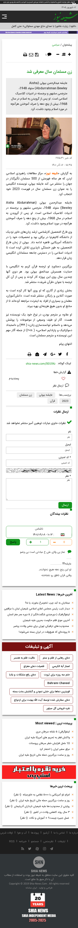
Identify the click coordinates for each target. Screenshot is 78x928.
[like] (39, 379)
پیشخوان (67, 45)
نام (69, 432)
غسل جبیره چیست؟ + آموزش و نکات (45, 818)
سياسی (56, 45)
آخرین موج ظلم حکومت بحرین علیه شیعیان (46, 620)
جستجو (35, 841)
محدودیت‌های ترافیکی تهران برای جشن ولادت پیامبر (41, 626)
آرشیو (46, 833)
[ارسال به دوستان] (31, 54)
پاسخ (13, 542)
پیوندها (35, 833)
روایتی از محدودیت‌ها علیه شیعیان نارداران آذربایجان (37, 806)
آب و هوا (22, 833)
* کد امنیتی (65, 457)
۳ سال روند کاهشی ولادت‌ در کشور (47, 812)
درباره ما (73, 833)
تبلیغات (61, 841)
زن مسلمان (25, 395)
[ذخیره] (37, 54)
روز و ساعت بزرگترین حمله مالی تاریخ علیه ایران (44, 755)
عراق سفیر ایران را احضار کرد (55, 749)
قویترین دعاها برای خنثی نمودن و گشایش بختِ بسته (41, 691)
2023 (65, 401)
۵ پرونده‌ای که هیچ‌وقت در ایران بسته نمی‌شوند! (44, 632)
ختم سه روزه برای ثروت (57, 675)
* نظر (68, 476)
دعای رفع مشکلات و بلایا (22, 675)
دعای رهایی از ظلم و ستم (56, 658)
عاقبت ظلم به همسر (24, 658)
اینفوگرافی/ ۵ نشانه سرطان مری (53, 732)
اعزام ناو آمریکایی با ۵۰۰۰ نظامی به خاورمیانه (42, 795)
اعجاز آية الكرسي (61, 666)
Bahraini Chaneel (58, 683)
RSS (12, 841)
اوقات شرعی (6, 833)
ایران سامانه (31, 888)
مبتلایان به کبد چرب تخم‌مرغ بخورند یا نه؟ (47, 603)
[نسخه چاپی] (25, 54)
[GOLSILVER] (39, 772)
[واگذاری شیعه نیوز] (39, 32)
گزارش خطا (60, 372)
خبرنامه (23, 841)
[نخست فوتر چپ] (39, 907)
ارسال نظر (58, 385)
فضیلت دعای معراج (34, 666)
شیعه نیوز (52, 173)
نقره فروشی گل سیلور (58, 708)
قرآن (52, 401)
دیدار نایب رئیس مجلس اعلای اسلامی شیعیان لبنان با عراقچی (37, 609)
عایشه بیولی (46, 395)
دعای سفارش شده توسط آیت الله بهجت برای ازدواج (42, 700)
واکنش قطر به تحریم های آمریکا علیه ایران (47, 737)
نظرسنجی (48, 841)
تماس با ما (59, 833)
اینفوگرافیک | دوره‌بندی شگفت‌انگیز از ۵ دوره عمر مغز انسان (38, 614)
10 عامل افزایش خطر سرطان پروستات (49, 743)
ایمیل (68, 444)
